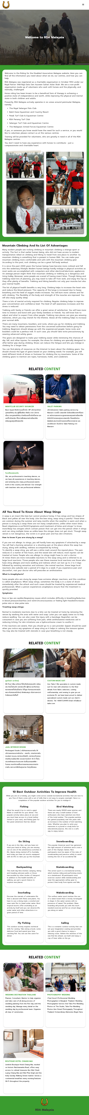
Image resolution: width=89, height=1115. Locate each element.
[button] (83, 4)
